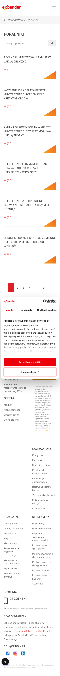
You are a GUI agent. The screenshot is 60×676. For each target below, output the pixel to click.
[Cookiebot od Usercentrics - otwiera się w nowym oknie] (43, 301)
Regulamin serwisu (42, 528)
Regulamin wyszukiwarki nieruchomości (40, 537)
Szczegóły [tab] (26, 310)
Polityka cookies (40, 570)
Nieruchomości (12, 410)
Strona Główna (13, 19)
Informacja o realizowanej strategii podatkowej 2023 (15, 388)
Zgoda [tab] (9, 310)
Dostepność (10, 523)
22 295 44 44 (18, 599)
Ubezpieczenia (12, 414)
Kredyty (8, 405)
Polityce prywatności (42, 430)
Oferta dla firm (11, 419)
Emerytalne (38, 460)
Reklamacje (10, 533)
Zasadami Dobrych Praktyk (28, 631)
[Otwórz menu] (54, 8)
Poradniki (32, 19)
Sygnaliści (37, 583)
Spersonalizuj (28, 372)
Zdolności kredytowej (43, 495)
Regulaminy (38, 523)
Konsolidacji (38, 508)
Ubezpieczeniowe (41, 465)
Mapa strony (10, 543)
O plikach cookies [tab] (46, 310)
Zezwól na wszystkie (30, 362)
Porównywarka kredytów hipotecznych (11, 552)
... (35, 287)
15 (42, 287)
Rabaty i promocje (13, 528)
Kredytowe (38, 455)
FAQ (6, 538)
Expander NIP (11, 568)
